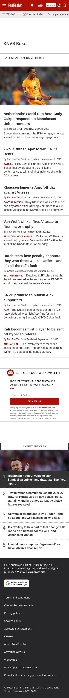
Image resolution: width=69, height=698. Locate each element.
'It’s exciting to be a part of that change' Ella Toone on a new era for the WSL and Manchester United (36, 531)
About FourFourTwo (15, 644)
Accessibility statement (17, 628)
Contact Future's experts (18, 605)
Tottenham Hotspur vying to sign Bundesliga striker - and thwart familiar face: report (36, 479)
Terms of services (44, 407)
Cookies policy (12, 620)
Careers (8, 636)
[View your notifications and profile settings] (32, 5)
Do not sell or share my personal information (31, 675)
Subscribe (51, 5)
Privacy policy (12, 613)
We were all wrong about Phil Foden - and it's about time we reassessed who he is (35, 515)
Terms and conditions (17, 597)
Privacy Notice (47, 410)
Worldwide (10, 659)
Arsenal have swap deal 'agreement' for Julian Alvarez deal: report (33, 546)
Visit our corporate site (31, 572)
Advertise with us (14, 652)
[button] (4, 5)
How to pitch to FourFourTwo (21, 667)
